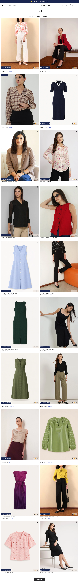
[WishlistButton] (37, 19)
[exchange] (72, 5)
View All (39, 579)
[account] (66, 5)
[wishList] (63, 5)
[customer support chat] (75, 5)
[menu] (2, 5)
